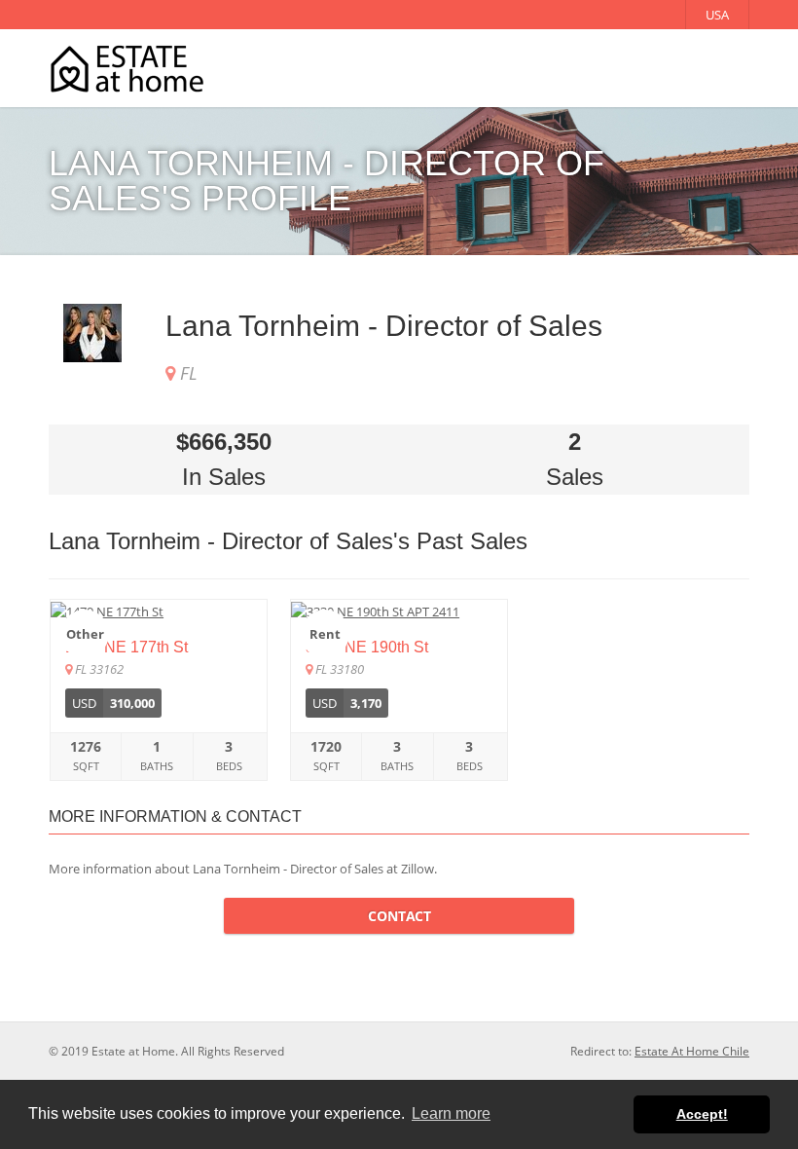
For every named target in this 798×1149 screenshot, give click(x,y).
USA (717, 14)
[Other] (159, 610)
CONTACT (399, 916)
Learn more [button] (451, 1113)
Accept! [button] (702, 1114)
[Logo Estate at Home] (127, 68)
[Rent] (399, 610)
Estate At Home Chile (692, 1051)
